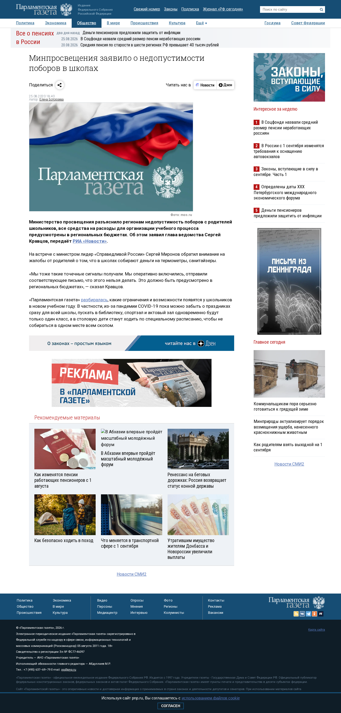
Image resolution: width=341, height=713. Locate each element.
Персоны (104, 606)
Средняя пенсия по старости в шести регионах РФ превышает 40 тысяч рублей (140, 44)
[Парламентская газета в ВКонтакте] (302, 613)
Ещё (200, 23)
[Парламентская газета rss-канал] (296, 613)
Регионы (170, 606)
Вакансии (215, 613)
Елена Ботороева (51, 99)
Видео (102, 600)
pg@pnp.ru (68, 669)
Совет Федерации (308, 23)
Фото (168, 600)
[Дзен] (225, 85)
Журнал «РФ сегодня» (223, 9)
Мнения (137, 606)
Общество (86, 23)
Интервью (139, 613)
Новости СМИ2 (132, 574)
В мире (113, 23)
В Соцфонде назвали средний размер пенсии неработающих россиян (130, 38)
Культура (177, 23)
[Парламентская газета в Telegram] (308, 613)
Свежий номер (147, 9)
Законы (170, 9)
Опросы (137, 600)
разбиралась (94, 299)
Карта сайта (316, 629)
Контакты (216, 600)
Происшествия (144, 23)
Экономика (55, 23)
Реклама (215, 606)
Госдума (273, 23)
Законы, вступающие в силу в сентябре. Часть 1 (286, 171)
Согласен (170, 706)
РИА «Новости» (90, 241)
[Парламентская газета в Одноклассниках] (314, 613)
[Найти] (321, 9)
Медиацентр (107, 613)
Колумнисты (174, 613)
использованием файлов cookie (211, 698)
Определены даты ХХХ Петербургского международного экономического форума (285, 192)
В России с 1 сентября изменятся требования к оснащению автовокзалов (289, 151)
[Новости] (205, 85)
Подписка (190, 9)
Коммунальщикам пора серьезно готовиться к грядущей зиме (285, 406)
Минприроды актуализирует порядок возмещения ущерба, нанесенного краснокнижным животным (289, 427)
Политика (25, 23)
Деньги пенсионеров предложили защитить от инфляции (118, 32)
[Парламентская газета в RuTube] (320, 613)
